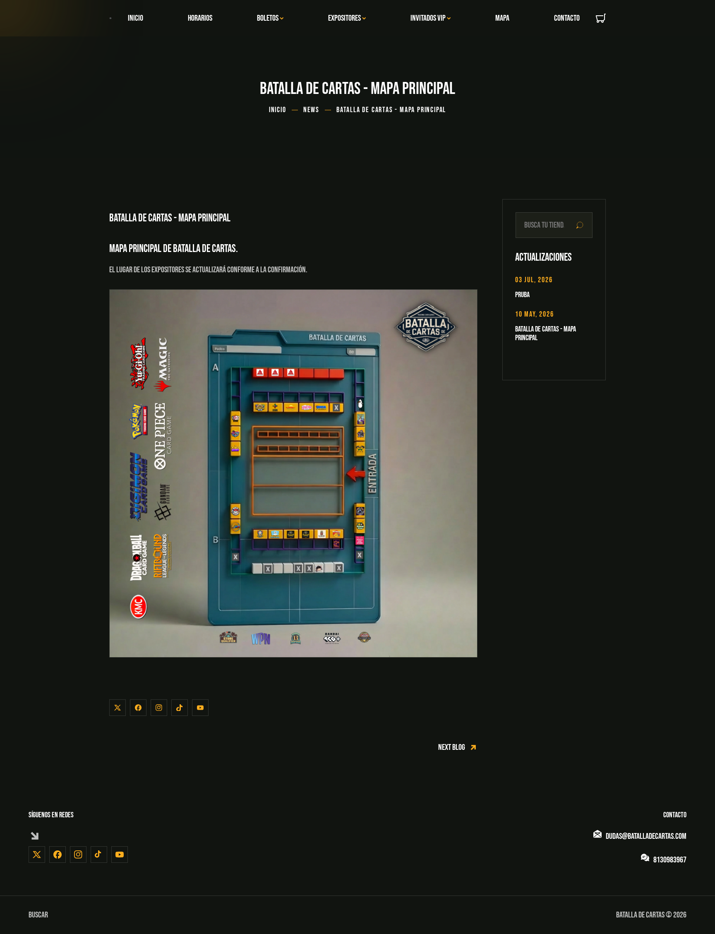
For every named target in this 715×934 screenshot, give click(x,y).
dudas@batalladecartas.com (646, 836)
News (311, 110)
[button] (601, 18)
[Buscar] (580, 225)
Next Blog (451, 747)
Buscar (38, 915)
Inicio (277, 110)
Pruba (522, 295)
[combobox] (554, 225)
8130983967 (669, 860)
